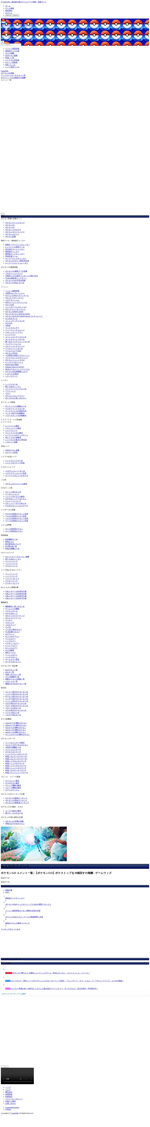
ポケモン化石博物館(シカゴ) (16, 372)
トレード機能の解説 (13, 788)
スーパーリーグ (11, 561)
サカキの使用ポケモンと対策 (16, 514)
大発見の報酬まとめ (13, 747)
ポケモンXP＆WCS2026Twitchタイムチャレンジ (24, 316)
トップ (8, 1087)
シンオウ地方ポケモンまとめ (16, 699)
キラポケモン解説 (12, 783)
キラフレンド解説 (12, 781)
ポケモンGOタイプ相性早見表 (17, 261)
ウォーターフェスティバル (15, 307)
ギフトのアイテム (12, 790)
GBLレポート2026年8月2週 (15, 594)
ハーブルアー (10, 641)
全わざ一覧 (9, 672)
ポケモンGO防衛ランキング (16, 800)
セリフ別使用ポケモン (14, 529)
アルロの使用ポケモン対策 (15, 516)
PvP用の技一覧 (11, 546)
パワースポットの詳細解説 (15, 415)
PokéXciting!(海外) (12, 365)
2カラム (8, 15)
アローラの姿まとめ (13, 708)
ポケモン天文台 (11, 353)
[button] (77, 37)
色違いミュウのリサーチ (15, 763)
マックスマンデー (12, 328)
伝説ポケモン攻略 (12, 450)
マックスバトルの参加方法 (15, 411)
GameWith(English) (12, 1107)
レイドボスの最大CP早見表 (16, 440)
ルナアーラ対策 (11, 452)
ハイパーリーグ (11, 564)
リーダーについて (12, 494)
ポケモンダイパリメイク (15, 232)
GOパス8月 (9, 305)
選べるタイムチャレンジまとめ (17, 342)
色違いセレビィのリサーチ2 (16, 759)
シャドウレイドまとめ (14, 461)
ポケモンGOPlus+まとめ (14, 283)
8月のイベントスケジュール (16, 302)
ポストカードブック (13, 618)
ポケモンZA (10, 225)
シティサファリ (11, 376)
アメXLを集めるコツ (13, 629)
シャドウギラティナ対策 (15, 463)
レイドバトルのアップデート (16, 435)
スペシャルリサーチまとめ (15, 337)
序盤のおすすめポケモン (15, 824)
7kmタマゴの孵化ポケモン (15, 728)
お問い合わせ (10, 1103)
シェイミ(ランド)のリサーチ (16, 754)
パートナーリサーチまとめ (15, 389)
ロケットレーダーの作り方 (15, 503)
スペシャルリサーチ (13, 750)
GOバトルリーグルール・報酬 (17, 557)
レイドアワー (10, 335)
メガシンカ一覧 (11, 681)
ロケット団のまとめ (13, 492)
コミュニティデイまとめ (15, 321)
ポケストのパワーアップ (15, 616)
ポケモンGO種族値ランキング (17, 803)
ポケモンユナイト (12, 234)
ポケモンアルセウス (13, 230)
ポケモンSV (10, 227)
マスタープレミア (12, 583)
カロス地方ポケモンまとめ (15, 703)
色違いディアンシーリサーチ (16, 773)
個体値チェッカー (12, 252)
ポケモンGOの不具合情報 (15, 280)
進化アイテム (10, 652)
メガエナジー (10, 625)
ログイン (8, 13)
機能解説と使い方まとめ (15, 606)
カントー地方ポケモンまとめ (16, 692)
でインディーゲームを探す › (14, 993)
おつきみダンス (11, 318)
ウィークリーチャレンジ (15, 330)
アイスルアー (10, 639)
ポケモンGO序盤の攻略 (14, 821)
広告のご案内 (10, 1101)
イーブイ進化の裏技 (13, 811)
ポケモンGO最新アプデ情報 (16, 271)
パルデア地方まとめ (13, 715)
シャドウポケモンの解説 (15, 496)
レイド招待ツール (12, 67)
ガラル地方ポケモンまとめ (15, 710)
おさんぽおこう (11, 613)
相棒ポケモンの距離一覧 (15, 679)
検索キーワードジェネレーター (17, 245)
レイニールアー (11, 646)
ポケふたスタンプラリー (15, 396)
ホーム (8, 6)
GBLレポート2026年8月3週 (15, 591)
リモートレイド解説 (13, 428)
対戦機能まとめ (11, 539)
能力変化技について (13, 544)
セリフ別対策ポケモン (14, 531)
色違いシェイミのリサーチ (15, 768)
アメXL (8, 627)
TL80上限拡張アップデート (16, 278)
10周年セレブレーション (15, 293)
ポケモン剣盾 (10, 236)
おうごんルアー (11, 648)
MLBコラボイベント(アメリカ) (17, 369)
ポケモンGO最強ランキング (16, 798)
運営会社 (8, 1092)
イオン (8, 393)
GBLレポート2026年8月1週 (15, 596)
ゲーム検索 (9, 8)
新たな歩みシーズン (13, 387)
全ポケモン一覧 (11, 670)
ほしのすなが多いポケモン (15, 398)
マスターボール (11, 611)
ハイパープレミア (12, 579)
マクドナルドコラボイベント (16, 358)
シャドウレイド (11, 430)
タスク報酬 (9, 53)
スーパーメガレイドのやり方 (16, 476)
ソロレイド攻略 (11, 442)
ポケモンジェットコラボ (15, 360)
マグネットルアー (12, 643)
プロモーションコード (14, 273)
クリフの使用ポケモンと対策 (16, 521)
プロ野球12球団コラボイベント (17, 355)
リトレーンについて (13, 501)
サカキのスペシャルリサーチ (16, 506)
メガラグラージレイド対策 (15, 473)
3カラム (15, 15)
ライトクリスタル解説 (14, 433)
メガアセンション (12, 300)
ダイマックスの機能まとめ (15, 406)
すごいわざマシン (12, 636)
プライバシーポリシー (14, 1099)
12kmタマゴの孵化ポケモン (16, 723)
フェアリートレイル (13, 344)
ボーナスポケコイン (13, 662)
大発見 (8, 325)
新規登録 (8, 11)
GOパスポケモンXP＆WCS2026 (17, 314)
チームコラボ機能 (12, 609)
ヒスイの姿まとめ (12, 713)
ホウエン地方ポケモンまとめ (16, 696)
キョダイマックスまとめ (15, 409)
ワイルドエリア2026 (13, 351)
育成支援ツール (11, 256)
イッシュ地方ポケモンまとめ (16, 701)
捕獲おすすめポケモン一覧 (15, 684)
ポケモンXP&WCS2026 (14, 312)
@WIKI (8, 1109)
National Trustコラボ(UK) (14, 367)
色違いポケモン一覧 (13, 674)
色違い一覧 (9, 58)
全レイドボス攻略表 (13, 437)
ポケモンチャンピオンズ (15, 223)
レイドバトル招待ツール (15, 247)
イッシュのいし (11, 655)
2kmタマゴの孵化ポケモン (15, 732)
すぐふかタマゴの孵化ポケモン (17, 734)
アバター (8, 620)
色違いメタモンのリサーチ (15, 761)
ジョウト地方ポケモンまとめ (16, 694)
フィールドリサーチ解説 (15, 743)
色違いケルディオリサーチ (15, 770)
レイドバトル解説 (12, 426)
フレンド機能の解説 (13, 785)
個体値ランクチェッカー (15, 254)
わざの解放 (9, 650)
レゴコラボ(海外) (12, 374)
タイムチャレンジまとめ (15, 339)
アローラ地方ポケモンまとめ (16, 706)
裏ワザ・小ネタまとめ (14, 813)
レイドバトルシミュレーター (16, 263)
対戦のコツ (9, 542)
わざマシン (9, 634)
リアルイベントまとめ (14, 348)
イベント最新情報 (12, 49)
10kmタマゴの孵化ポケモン (16, 725)
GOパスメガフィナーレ (14, 298)
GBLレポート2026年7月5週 (15, 598)
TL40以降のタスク (12, 632)
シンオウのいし (11, 657)
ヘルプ (8, 1090)
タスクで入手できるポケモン (16, 745)
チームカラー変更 (12, 659)
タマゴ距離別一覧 (12, 677)
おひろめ (8, 323)
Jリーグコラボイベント (14, 362)
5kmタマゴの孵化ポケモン (15, 730)
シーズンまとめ (11, 384)
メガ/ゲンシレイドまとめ (15, 471)
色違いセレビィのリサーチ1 (16, 756)
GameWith (15, 1113)
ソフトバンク (10, 391)
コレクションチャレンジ (15, 346)
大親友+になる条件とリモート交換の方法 (21, 276)
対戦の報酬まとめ (12, 549)
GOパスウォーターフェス (15, 309)
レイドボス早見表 (12, 60)
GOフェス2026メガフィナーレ (17, 295)
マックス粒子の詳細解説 (15, 413)
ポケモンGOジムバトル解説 (16, 484)
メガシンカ (9, 623)
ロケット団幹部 (11, 62)
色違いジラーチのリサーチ (15, 766)
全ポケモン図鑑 (11, 55)
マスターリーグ (11, 566)
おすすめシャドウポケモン (15, 499)
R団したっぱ (10, 65)
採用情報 (8, 1094)
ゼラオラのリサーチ (13, 752)
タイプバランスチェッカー (15, 258)
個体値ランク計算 (12, 51)
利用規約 (8, 1097)
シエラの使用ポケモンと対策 (16, 518)
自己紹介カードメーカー (15, 249)
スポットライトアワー (14, 332)
